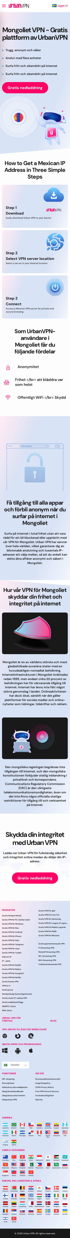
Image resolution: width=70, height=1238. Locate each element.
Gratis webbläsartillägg (12, 1002)
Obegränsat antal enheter (13, 1095)
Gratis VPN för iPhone (11, 936)
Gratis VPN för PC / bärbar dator (16, 920)
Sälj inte (39, 1099)
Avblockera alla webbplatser (15, 1087)
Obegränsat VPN (9, 1099)
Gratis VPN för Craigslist (13, 973)
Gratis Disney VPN (10, 981)
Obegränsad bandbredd (12, 1091)
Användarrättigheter (44, 1095)
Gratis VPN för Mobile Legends (52, 927)
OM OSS (39, 1073)
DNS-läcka (7, 1010)
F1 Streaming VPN (46, 948)
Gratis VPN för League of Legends (53, 923)
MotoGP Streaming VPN (49, 952)
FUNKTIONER (9, 1073)
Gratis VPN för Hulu (10, 940)
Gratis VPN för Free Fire (49, 915)
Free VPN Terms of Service (47, 1091)
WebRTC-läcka (9, 1006)
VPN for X (6, 985)
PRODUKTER (8, 910)
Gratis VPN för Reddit (11, 965)
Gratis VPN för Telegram (13, 944)
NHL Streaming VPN (47, 960)
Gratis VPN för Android (12, 932)
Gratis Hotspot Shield (11, 915)
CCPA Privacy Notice (44, 1087)
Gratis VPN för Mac (10, 928)
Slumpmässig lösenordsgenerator (17, 994)
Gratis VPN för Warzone (48, 935)
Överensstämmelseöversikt (47, 1079)
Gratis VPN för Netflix (11, 977)
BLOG (53, 1021)
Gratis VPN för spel (46, 911)
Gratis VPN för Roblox (11, 969)
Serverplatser (8, 1083)
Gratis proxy (7, 990)
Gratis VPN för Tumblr (11, 953)
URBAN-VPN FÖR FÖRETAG (11, 1019)
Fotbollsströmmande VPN (49, 964)
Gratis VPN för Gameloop (49, 919)
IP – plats (6, 961)
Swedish (15, 1064)
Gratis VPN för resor (11, 948)
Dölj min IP (6, 957)
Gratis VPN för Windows (12, 924)
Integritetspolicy (42, 1083)
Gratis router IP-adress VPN (14, 998)
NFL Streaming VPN (47, 956)
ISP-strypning (8, 1079)
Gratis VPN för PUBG (47, 931)
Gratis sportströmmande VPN (51, 944)
